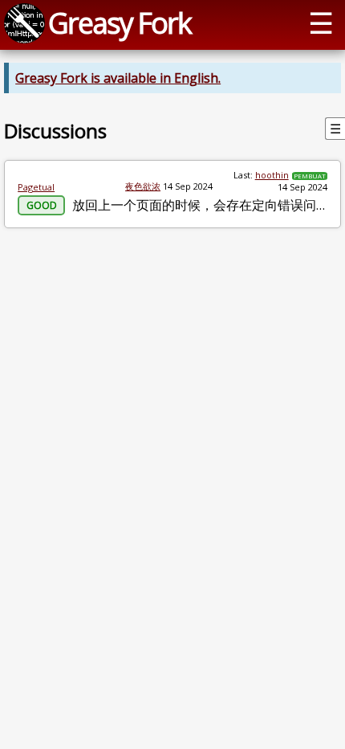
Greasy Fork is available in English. (118, 78)
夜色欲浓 (142, 186)
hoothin (272, 175)
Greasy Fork (119, 22)
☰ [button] (321, 22)
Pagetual (36, 187)
